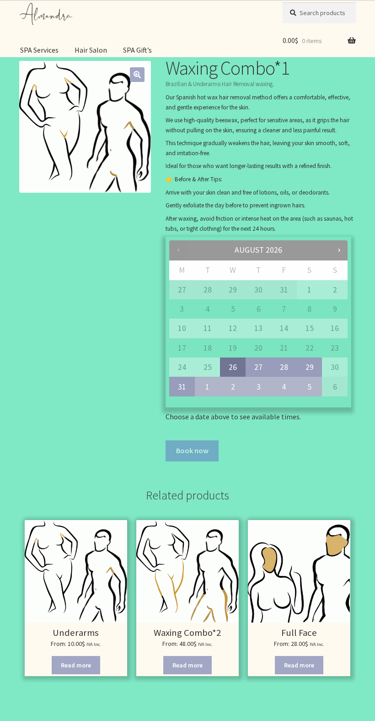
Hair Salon (91, 49)
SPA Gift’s (137, 49)
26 (233, 367)
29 (309, 367)
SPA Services (39, 49)
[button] (137, 74)
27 (258, 367)
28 (284, 367)
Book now (192, 450)
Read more (76, 665)
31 (182, 387)
